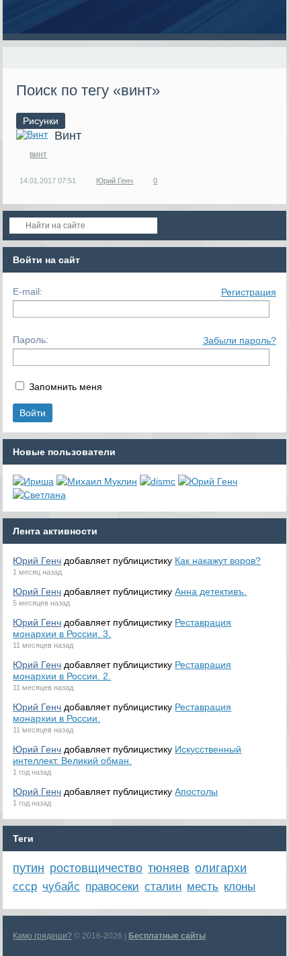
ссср (25, 886)
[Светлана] (39, 494)
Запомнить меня (65, 386)
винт (38, 154)
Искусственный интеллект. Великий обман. (127, 755)
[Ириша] (33, 481)
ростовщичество (96, 868)
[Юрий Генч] (207, 481)
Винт (67, 135)
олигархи (221, 868)
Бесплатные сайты (167, 936)
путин (28, 868)
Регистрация (248, 292)
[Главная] (14, 57)
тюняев (169, 868)
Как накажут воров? (218, 560)
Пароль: (30, 339)
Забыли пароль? (239, 340)
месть (202, 886)
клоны (239, 886)
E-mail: (27, 291)
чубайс (61, 886)
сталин (162, 886)
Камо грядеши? (42, 936)
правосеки (112, 886)
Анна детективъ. (211, 591)
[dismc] (157, 481)
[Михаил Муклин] (96, 481)
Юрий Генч (114, 181)
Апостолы (196, 791)
